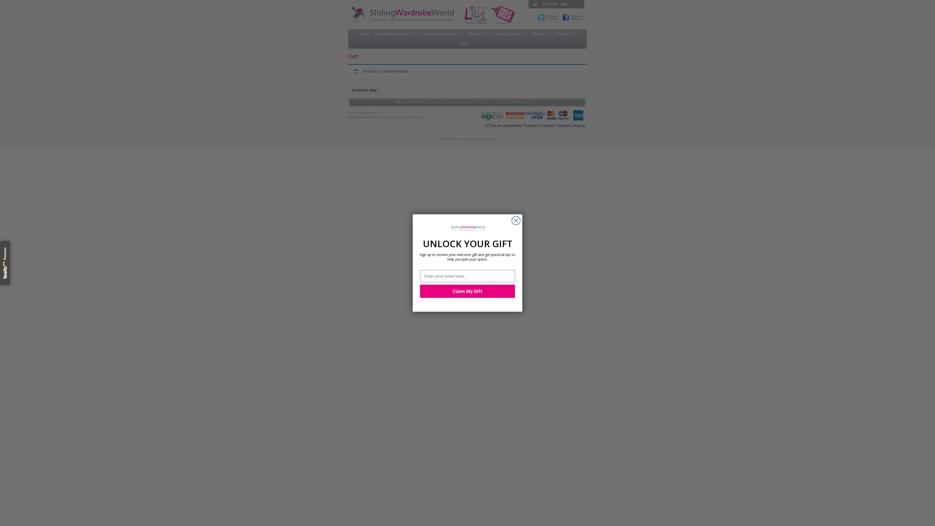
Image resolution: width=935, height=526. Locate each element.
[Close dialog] (516, 220)
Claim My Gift (467, 291)
